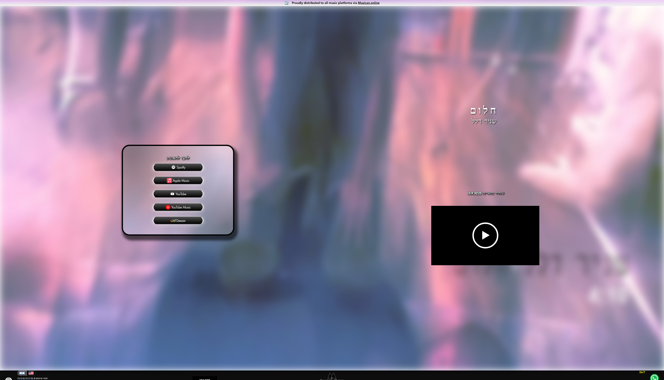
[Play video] (485, 235)
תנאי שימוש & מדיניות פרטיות (32, 378)
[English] (30, 373)
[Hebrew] (22, 373)
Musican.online (369, 3)
